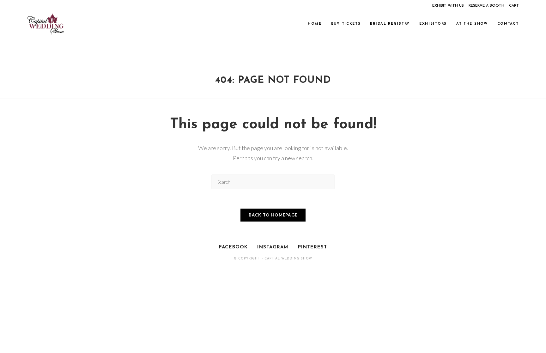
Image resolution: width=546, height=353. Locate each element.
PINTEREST (312, 247)
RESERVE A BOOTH (486, 6)
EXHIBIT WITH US (448, 6)
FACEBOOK (233, 247)
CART (514, 6)
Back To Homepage (273, 214)
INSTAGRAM (272, 247)
